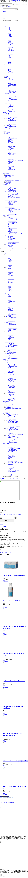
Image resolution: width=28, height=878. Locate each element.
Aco (9, 255)
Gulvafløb (10, 415)
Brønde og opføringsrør (13, 429)
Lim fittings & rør (11, 386)
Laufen (9, 286)
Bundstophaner (8, 409)
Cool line (10, 265)
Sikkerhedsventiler (9, 407)
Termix (9, 297)
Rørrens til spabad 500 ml (5, 552)
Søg (6, 5)
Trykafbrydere (11, 474)
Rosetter (9, 397)
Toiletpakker (10, 310)
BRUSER (7, 322)
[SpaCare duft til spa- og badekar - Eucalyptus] (11, 623)
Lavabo (9, 287)
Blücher (9, 261)
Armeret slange (11, 394)
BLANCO (10, 260)
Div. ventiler (10, 468)
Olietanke (10, 457)
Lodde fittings (11, 377)
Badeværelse (5, 304)
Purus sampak (11, 418)
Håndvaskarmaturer (12, 319)
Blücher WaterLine (12, 419)
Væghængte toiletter (12, 312)
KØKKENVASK (9, 342)
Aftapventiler (8, 405)
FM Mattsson (10, 272)
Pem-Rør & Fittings (12, 381)
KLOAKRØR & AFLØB (10, 420)
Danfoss (9, 268)
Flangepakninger (11, 398)
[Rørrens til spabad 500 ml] (11, 598)
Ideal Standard (11, 279)
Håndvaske (10, 318)
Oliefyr (9, 460)
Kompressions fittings (12, 366)
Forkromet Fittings (11, 372)
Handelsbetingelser (5, 802)
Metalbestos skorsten (12, 471)
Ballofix (9, 259)
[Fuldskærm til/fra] (1, 876)
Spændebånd (10, 390)
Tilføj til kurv (7, 520)
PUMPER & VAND (9, 435)
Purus (9, 294)
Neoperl (9, 289)
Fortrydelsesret (12, 802)
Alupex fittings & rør (12, 365)
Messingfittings (11, 371)
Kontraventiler (8, 411)
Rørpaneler (10, 391)
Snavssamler (7, 412)
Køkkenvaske (10, 344)
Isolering (9, 465)
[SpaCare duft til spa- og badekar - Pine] (11, 650)
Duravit (9, 270)
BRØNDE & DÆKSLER (10, 428)
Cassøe (9, 263)
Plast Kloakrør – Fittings (13, 422)
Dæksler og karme (11, 430)
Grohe (9, 274)
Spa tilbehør (7, 360)
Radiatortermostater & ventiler (14, 448)
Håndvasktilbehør (11, 321)
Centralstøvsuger (11, 467)
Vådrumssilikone (11, 339)
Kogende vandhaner (12, 354)
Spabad (9, 338)
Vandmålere (10, 400)
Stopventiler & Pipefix (12, 379)
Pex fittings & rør (11, 364)
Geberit (9, 273)
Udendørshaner (8, 406)
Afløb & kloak (6, 413)
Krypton (9, 284)
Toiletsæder (10, 311)
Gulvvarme (10, 446)
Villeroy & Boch (11, 301)
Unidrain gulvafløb (12, 416)
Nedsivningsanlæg (11, 436)
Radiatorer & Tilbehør (12, 447)
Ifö (8, 281)
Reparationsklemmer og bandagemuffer (16, 388)
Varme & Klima (6, 443)
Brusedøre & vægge (12, 324)
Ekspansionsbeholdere (12, 456)
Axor (9, 258)
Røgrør (9, 469)
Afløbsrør (10, 423)
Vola (9, 302)
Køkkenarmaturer (11, 343)
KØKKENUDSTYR (9, 346)
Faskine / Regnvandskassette (14, 426)
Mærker (4, 253)
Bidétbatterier (10, 308)
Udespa (4, 359)
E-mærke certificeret (16, 0)
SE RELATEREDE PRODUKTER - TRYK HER (10, 514)
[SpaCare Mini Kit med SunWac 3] (11, 678)
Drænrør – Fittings (11, 425)
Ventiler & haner (6, 401)
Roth (9, 295)
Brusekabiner (10, 326)
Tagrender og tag (11, 399)
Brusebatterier (11, 325)
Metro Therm (10, 288)
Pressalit (9, 291)
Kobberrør (10, 375)
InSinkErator (10, 282)
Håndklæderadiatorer (12, 329)
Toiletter (9, 309)
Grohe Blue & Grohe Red (13, 358)
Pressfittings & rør (11, 374)
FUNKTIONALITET (9, 353)
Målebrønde (10, 432)
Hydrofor (10, 458)
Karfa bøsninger (11, 387)
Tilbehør (9, 315)
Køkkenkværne (11, 347)
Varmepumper (11, 455)
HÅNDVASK (8, 316)
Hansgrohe (10, 277)
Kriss (9, 283)
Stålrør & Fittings (11, 368)
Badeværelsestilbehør (12, 328)
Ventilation (10, 475)
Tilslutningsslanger (11, 392)
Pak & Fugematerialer (12, 385)
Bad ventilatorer (11, 333)
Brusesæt (10, 323)
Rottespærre (10, 433)
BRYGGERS (8, 351)
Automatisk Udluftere (12, 461)
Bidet (9, 307)
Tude (9, 350)
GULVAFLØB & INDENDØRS (12, 414)
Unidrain (9, 300)
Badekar (9, 332)
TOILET (7, 305)
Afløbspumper (11, 337)
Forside (1, 478)
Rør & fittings (5, 361)
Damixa (9, 266)
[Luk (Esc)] (4, 876)
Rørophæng (10, 395)
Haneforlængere (11, 383)
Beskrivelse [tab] (5, 526)
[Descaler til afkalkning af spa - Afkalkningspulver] (11, 730)
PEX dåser (10, 367)
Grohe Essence (11, 357)
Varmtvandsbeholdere (12, 450)
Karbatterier (10, 335)
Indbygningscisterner (12, 314)
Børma (9, 262)
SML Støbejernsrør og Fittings (14, 437)
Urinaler (9, 336)
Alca (9, 256)
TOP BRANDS (8, 356)
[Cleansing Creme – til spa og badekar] (11, 758)
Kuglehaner (10, 378)
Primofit (9, 370)
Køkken (4, 340)
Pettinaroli (10, 290)
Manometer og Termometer (13, 470)
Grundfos (10, 276)
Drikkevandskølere (12, 349)
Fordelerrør (10, 380)
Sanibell (9, 296)
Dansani (9, 269)
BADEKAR (7, 331)
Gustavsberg (10, 275)
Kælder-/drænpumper (12, 442)
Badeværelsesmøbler (12, 317)
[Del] (3, 876)
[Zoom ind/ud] (0, 876)
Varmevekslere (11, 451)
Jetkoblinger (10, 441)
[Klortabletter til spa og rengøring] (11, 572)
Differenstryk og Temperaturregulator (13, 408)
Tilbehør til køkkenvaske (13, 345)
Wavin (9, 303)
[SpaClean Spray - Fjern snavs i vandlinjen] (11, 703)
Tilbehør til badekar (17, 478)
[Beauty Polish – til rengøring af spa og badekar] (11, 783)
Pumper (9, 453)
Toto (9, 298)
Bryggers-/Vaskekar (12, 352)
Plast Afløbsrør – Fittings (13, 421)
